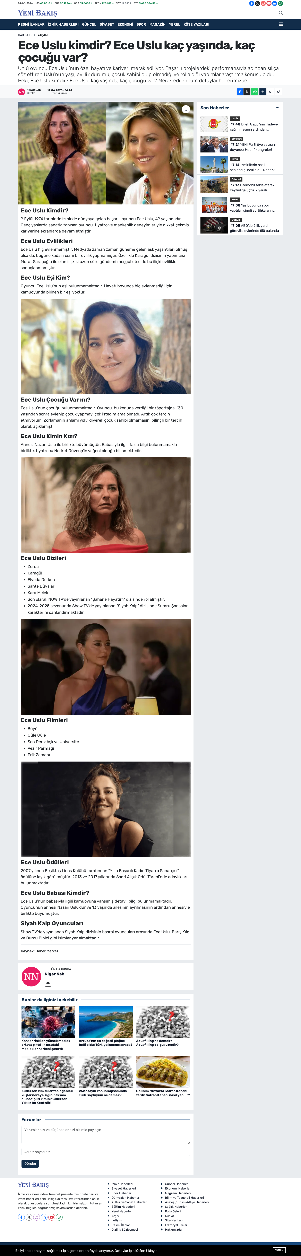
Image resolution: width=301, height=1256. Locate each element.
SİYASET (107, 24)
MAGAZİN (157, 24)
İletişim (117, 1220)
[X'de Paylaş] (246, 91)
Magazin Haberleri (178, 1193)
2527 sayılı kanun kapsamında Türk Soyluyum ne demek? (103, 1093)
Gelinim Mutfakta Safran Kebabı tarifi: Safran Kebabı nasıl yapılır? (163, 1093)
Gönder (30, 1163)
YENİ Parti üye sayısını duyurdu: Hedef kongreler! (253, 147)
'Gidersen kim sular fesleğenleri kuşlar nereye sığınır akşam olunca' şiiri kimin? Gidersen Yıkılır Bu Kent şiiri (47, 1097)
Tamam (279, 1250)
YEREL (174, 24)
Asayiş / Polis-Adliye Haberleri (187, 1202)
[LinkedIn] (44, 1217)
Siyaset (237, 138)
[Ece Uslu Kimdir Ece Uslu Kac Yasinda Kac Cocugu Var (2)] (106, 809)
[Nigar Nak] (31, 976)
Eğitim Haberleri (123, 1207)
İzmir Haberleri (122, 1184)
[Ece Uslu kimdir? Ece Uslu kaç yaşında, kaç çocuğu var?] (106, 153)
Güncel (236, 179)
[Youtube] (51, 1217)
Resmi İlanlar (121, 1225)
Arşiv (115, 1216)
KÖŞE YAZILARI (196, 24)
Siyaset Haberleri (124, 1188)
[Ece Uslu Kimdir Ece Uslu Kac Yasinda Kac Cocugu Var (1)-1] (106, 346)
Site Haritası (174, 1220)
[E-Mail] (48, 983)
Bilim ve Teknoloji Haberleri (184, 1198)
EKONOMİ (125, 24)
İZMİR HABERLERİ (63, 24)
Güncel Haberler (176, 1184)
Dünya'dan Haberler (125, 1198)
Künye (169, 1216)
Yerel (235, 199)
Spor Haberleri (122, 1193)
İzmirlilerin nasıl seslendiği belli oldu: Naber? (252, 167)
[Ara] (281, 13)
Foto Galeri (173, 1211)
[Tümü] (278, 108)
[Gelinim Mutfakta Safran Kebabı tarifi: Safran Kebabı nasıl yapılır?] (163, 1072)
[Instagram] (36, 1217)
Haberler (25, 35)
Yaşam (42, 35)
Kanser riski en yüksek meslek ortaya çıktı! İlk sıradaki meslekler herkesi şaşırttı (46, 1045)
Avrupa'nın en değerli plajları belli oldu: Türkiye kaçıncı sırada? (105, 1043)
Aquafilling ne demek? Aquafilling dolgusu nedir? (157, 1043)
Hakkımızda (173, 1229)
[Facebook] (21, 1217)
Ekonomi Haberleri (178, 1188)
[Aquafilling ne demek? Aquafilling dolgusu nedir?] (163, 1021)
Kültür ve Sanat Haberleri (129, 1202)
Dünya (236, 219)
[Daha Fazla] (262, 91)
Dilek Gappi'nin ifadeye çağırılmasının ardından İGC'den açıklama (254, 127)
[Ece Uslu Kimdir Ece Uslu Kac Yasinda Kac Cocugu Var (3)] (106, 504)
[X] (29, 1217)
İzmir (235, 118)
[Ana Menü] (281, 24)
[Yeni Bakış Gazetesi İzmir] (37, 12)
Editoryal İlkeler (176, 1225)
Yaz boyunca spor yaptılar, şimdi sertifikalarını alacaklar (251, 208)
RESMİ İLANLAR (31, 24)
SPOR (141, 24)
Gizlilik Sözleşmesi (125, 1229)
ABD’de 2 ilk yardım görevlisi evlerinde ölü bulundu (254, 228)
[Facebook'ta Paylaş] (240, 91)
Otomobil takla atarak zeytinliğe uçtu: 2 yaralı (252, 187)
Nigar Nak (54, 974)
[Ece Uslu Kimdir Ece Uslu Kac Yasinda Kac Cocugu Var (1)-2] (106, 666)
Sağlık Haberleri (176, 1207)
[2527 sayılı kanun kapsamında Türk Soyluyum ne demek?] (106, 1072)
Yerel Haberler (122, 1211)
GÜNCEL (89, 24)
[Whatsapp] (59, 1217)
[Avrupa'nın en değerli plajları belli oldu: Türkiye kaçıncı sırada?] (106, 1021)
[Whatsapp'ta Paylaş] (254, 91)
